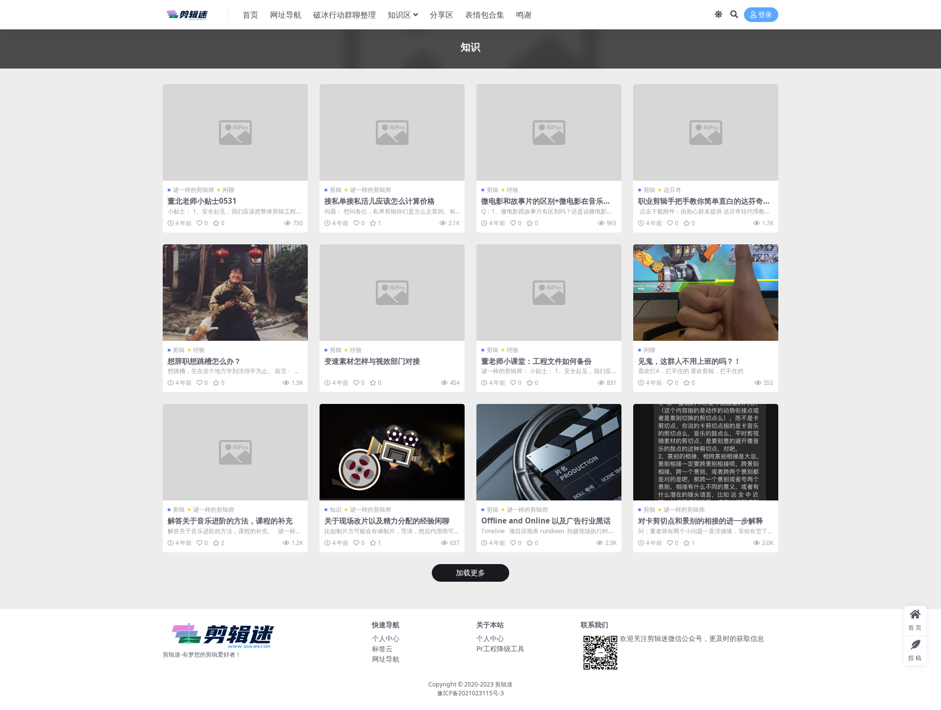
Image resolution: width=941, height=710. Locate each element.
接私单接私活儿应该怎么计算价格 (379, 201)
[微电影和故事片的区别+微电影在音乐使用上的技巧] (548, 132)
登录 (765, 15)
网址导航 (285, 14)
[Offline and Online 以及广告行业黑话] (548, 452)
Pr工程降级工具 (500, 648)
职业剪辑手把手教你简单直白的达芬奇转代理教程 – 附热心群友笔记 (704, 205)
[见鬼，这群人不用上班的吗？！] (705, 292)
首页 (250, 14)
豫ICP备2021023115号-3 (470, 693)
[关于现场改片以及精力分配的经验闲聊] (392, 452)
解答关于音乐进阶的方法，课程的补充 (230, 520)
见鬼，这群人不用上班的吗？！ (689, 361)
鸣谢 (524, 14)
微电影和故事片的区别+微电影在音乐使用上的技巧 (546, 205)
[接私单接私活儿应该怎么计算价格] (392, 132)
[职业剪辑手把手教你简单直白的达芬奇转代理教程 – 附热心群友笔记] (705, 132)
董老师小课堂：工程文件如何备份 (536, 361)
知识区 (399, 14)
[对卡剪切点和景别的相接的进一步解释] (705, 452)
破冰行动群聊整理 (344, 14)
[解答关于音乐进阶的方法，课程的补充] (235, 452)
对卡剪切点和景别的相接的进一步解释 (700, 520)
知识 (336, 509)
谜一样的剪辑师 (193, 190)
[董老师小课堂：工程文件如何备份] (548, 292)
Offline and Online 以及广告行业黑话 (546, 520)
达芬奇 (672, 190)
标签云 (382, 648)
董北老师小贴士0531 (202, 201)
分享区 (441, 14)
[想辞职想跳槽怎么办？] (235, 292)
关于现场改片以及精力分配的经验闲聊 (386, 520)
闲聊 (228, 190)
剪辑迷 (504, 684)
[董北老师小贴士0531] (235, 132)
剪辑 (336, 190)
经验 (513, 190)
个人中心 (385, 638)
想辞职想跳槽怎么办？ (204, 361)
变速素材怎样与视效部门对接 (372, 361)
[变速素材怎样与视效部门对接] (392, 292)
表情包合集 (484, 14)
